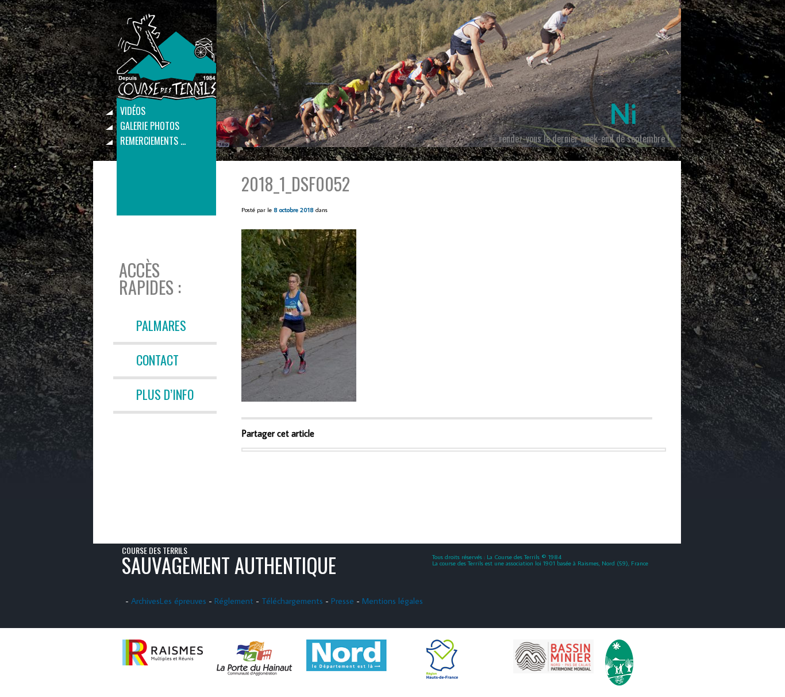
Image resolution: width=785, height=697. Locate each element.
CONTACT (157, 360)
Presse (342, 600)
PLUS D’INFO (165, 394)
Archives (145, 600)
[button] (298, 315)
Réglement (233, 600)
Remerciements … (153, 141)
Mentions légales (392, 600)
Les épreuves (183, 600)
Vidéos (132, 111)
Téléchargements (292, 600)
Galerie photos (149, 126)
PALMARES (161, 325)
